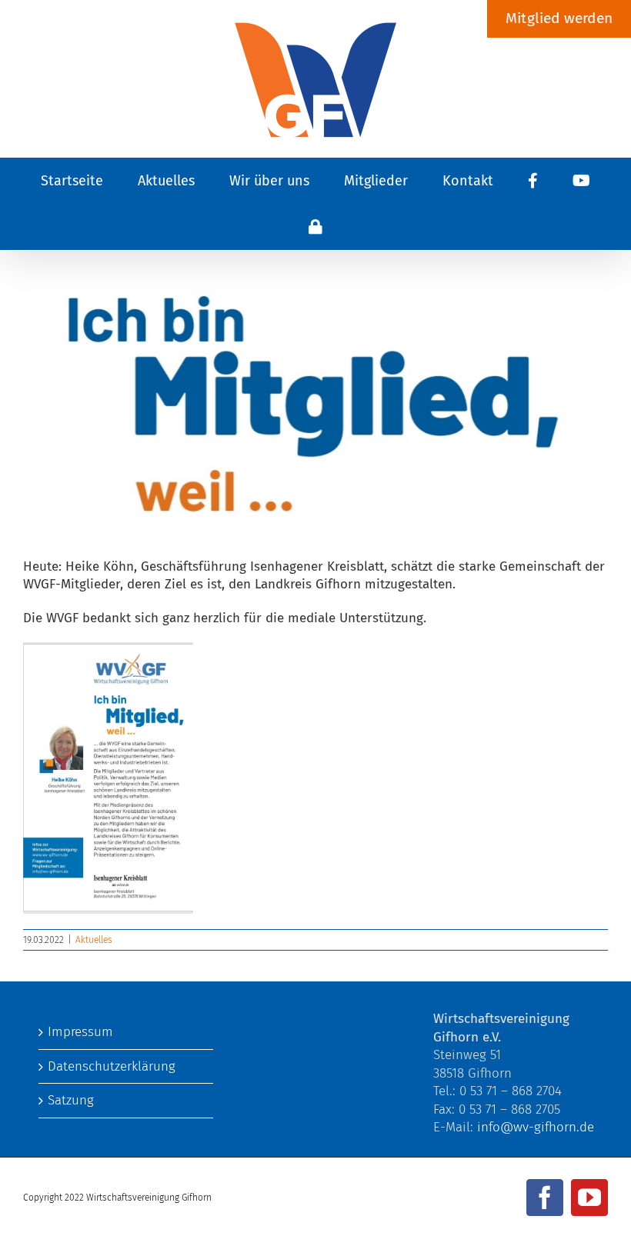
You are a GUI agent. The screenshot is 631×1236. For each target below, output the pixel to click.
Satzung (71, 1100)
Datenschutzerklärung (111, 1066)
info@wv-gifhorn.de (535, 1127)
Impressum (80, 1032)
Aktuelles (93, 939)
